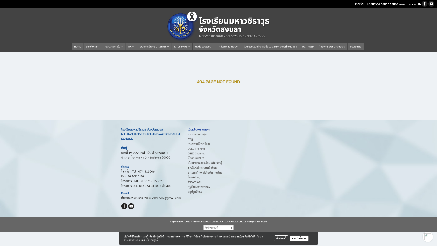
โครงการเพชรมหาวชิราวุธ (332, 47)
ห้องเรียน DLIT (196, 158)
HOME (77, 47)
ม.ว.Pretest (308, 47)
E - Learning (181, 47)
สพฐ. (191, 139)
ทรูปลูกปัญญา (195, 191)
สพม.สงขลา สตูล (197, 134)
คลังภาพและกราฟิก (228, 47)
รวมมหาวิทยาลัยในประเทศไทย (205, 172)
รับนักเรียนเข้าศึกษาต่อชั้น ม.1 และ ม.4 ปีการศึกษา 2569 (270, 47)
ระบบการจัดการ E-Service (153, 47)
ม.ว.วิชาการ (355, 47)
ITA (130, 47)
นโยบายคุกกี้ (152, 240)
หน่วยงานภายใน (113, 47)
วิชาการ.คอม (195, 182)
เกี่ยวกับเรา (91, 47)
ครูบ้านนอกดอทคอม (199, 187)
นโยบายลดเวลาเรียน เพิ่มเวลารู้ (205, 163)
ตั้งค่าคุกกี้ (281, 238)
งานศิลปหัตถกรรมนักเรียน (202, 167)
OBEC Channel (196, 153)
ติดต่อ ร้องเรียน (203, 47)
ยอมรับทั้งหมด (299, 238)
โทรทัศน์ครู (194, 177)
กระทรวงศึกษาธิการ (199, 144)
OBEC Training (196, 148)
